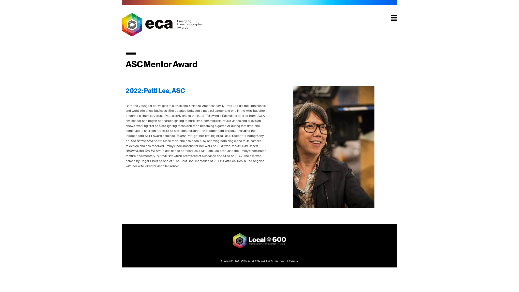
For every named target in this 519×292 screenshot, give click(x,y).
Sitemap (293, 261)
